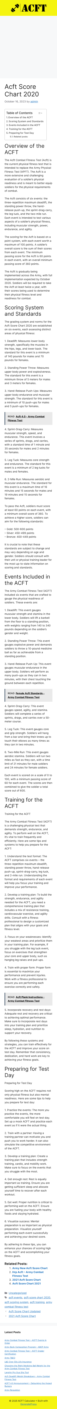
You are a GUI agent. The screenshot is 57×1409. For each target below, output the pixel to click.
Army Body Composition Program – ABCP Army (27, 1347)
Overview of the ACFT (20, 117)
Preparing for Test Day (21, 132)
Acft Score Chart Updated (25, 1311)
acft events (15, 1297)
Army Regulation (12, 1390)
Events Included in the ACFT (24, 125)
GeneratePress (28, 1404)
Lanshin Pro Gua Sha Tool (17, 1372)
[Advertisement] (28, 45)
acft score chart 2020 (37, 1297)
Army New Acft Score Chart (30, 1268)
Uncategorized (18, 1293)
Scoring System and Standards (26, 121)
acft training (37, 1302)
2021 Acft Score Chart (26, 1279)
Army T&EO (10, 1358)
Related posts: (21, 136)
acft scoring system (16, 1302)
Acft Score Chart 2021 (26, 1283)
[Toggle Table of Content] (40, 113)
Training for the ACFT (21, 129)
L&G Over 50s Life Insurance (18, 1362)
